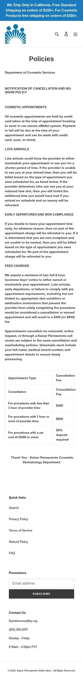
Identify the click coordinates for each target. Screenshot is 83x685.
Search (14, 507)
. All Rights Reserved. (63, 670)
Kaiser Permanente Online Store (34, 670)
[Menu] (75, 33)
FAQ (12, 553)
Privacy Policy (18, 519)
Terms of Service (20, 530)
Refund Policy (18, 541)
